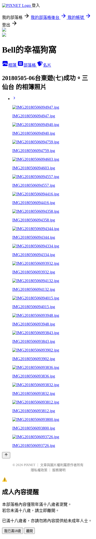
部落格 (30, 65)
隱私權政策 (39, 470)
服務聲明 (59, 470)
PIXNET (29, 465)
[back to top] (6, 455)
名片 (47, 65)
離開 (29, 531)
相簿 (12, 65)
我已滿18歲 (12, 531)
